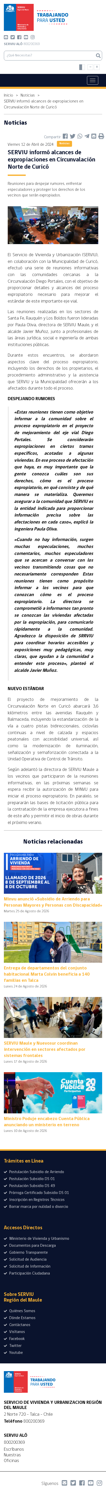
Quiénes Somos (21, 1311)
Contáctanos (19, 1325)
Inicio (8, 95)
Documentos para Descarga (32, 1246)
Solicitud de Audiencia (27, 1260)
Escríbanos (14, 1449)
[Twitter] (13, 38)
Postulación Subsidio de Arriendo (36, 1172)
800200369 (22, 44)
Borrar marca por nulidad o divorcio (38, 1207)
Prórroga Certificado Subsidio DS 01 (38, 1193)
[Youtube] (26, 38)
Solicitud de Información (29, 1267)
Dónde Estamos (22, 1318)
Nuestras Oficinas (12, 1458)
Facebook (16, 1339)
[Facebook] (19, 38)
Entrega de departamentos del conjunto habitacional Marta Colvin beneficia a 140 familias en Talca (47, 974)
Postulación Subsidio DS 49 (31, 1186)
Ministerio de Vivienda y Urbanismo (38, 1239)
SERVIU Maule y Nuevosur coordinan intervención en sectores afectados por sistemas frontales (44, 1049)
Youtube (15, 1353)
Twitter (15, 1346)
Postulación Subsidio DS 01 (31, 1179)
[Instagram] (33, 38)
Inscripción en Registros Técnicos (36, 1200)
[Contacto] (6, 38)
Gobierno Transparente (28, 1253)
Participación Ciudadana (29, 1273)
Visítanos (16, 1332)
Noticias (28, 95)
